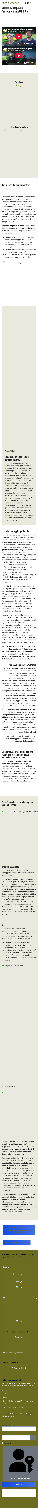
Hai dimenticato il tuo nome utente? (15, 1495)
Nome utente (6, 1425)
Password (5, 1434)
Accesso (19, 1485)
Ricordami (7, 1443)
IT (30, 3)
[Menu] (35, 3)
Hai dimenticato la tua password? (14, 1491)
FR (28, 3)
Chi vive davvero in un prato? (16, 1242)
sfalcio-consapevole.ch (9, 1383)
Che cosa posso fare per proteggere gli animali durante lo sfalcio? (19, 1230)
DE (25, 3)
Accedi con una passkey (20, 1478)
